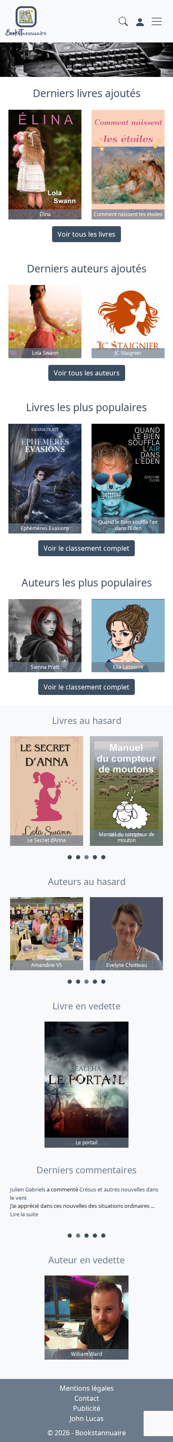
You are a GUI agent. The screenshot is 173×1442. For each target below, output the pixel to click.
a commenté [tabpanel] (84, 1202)
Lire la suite (24, 1214)
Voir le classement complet (86, 548)
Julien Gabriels (28, 1189)
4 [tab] (95, 857)
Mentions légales (87, 1388)
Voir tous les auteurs (87, 373)
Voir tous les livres (86, 234)
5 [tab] (103, 857)
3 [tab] (86, 857)
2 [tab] (78, 857)
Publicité (86, 1408)
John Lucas (87, 1418)
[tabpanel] (46, 792)
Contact (86, 1398)
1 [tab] (70, 857)
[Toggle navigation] (156, 21)
